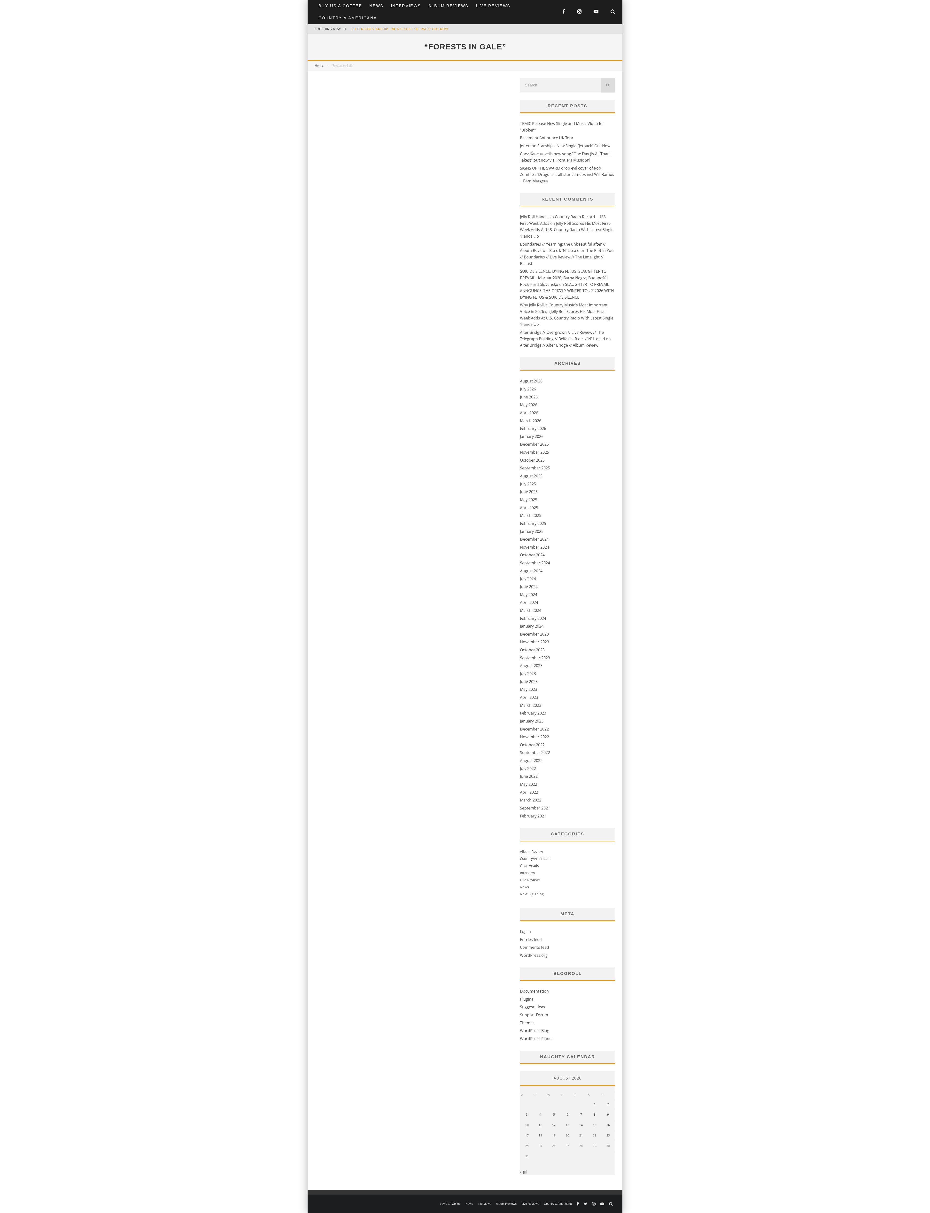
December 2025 (534, 444)
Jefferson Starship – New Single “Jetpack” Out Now (565, 145)
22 (594, 1135)
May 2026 (528, 404)
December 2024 (534, 539)
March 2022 (530, 800)
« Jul (523, 1172)
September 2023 (535, 658)
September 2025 (535, 468)
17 (527, 1135)
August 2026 (531, 381)
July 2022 (528, 768)
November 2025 (534, 452)
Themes (527, 1023)
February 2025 (533, 523)
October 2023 (532, 650)
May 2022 (528, 784)
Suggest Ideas (532, 1007)
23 (608, 1135)
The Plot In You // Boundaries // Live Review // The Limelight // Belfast (567, 257)
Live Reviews (493, 6)
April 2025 (529, 507)
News (376, 6)
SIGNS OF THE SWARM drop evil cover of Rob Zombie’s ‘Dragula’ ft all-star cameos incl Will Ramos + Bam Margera (567, 174)
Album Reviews (448, 6)
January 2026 (531, 436)
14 (581, 1125)
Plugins (526, 999)
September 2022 (535, 752)
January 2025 (531, 531)
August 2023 (531, 665)
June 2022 (529, 776)
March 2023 (530, 705)
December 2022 (534, 729)
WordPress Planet (536, 1038)
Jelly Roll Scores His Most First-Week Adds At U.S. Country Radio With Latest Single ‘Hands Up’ (566, 230)
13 (567, 1125)
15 (594, 1125)
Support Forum (534, 1015)
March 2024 (530, 610)
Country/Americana (535, 858)
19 (554, 1135)
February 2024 (533, 618)
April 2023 (529, 697)
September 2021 (535, 808)
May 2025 (528, 499)
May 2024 (528, 594)
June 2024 (529, 586)
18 (540, 1135)
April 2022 (529, 792)
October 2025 (532, 460)
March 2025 (530, 515)
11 (540, 1125)
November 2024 (534, 547)
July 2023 (528, 673)
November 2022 (534, 736)
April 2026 (529, 412)
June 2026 (529, 397)
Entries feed (531, 939)
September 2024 (535, 563)
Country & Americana (347, 18)
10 (527, 1125)
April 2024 (529, 602)
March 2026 (530, 420)
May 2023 (528, 689)
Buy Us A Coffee (340, 6)
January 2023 (531, 721)
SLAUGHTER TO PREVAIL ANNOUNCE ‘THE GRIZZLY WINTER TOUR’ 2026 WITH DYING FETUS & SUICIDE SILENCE (567, 291)
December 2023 (534, 634)
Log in (525, 931)
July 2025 (528, 484)
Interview (527, 873)
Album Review (531, 851)
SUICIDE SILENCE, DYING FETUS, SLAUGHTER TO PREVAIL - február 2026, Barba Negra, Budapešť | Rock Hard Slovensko (564, 278)
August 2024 (531, 571)
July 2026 (528, 389)
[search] (608, 85)
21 (581, 1135)
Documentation (534, 991)
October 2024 (532, 555)
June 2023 (529, 681)
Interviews (406, 6)
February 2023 (533, 713)
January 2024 (531, 626)
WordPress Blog (534, 1030)
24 (527, 1146)
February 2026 (533, 428)
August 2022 (531, 760)
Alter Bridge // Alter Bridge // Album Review (559, 345)
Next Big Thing (532, 894)
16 (608, 1125)
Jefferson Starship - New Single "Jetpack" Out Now (399, 29)
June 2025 (529, 491)
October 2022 (532, 744)
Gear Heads (529, 865)
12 (554, 1125)
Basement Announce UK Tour (547, 137)
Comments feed (534, 947)
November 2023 (534, 642)
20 (567, 1135)
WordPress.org (534, 955)
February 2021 (533, 816)
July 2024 (528, 578)
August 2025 (531, 476)
